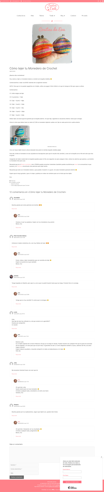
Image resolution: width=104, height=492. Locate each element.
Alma (32, 16)
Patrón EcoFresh (15, 183)
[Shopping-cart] (103, 1)
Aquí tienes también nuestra (52, 486)
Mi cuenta (84, 16)
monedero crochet (15, 182)
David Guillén (59, 489)
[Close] (101, 457)
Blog (62, 16)
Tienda (51, 16)
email (76, 164)
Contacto (73, 16)
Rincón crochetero (26, 164)
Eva (19, 380)
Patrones (20, 166)
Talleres (41, 16)
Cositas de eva (21, 16)
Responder (14, 208)
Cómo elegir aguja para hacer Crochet (20, 185)
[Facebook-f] (98, 1)
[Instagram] (101, 1)
